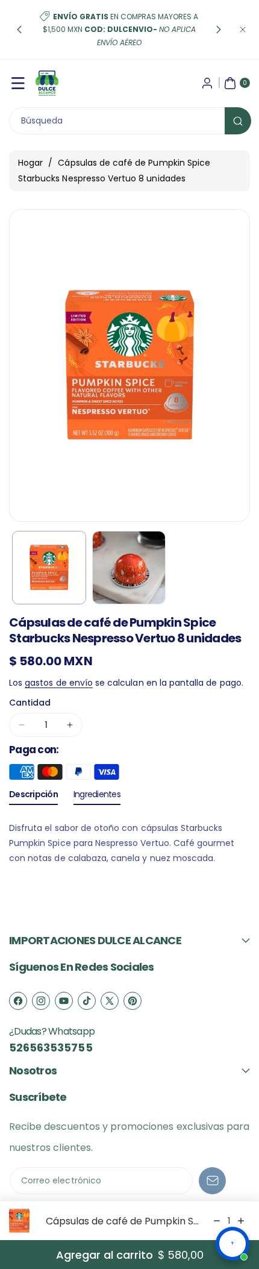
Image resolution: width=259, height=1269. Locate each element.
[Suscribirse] (212, 1180)
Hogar (30, 163)
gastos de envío (59, 683)
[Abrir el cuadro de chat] (232, 1244)
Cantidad (30, 703)
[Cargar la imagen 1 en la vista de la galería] (49, 568)
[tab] (33, 796)
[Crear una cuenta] (207, 83)
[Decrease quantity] (217, 1221)
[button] (19, 29)
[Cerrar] (243, 29)
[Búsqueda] (238, 120)
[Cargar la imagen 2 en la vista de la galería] (129, 568)
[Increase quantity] (241, 1221)
